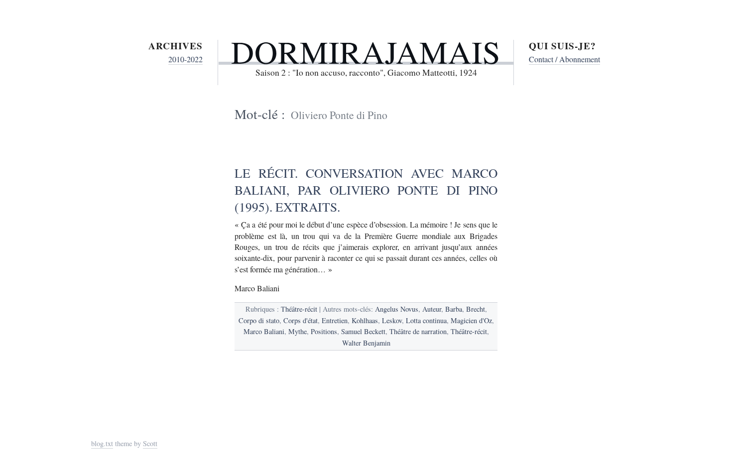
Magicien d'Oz (471, 320)
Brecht (475, 309)
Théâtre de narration (418, 331)
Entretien (335, 320)
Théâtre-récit (299, 309)
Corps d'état (300, 320)
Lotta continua (426, 320)
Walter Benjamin (366, 343)
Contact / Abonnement (564, 59)
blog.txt (102, 443)
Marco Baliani (264, 331)
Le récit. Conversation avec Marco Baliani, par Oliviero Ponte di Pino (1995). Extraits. (366, 189)
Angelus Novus (396, 309)
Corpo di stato (259, 320)
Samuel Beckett (363, 331)
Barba (453, 309)
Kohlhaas (365, 320)
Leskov (392, 320)
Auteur (431, 309)
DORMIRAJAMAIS (366, 51)
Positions (324, 331)
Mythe (297, 331)
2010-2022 (185, 59)
